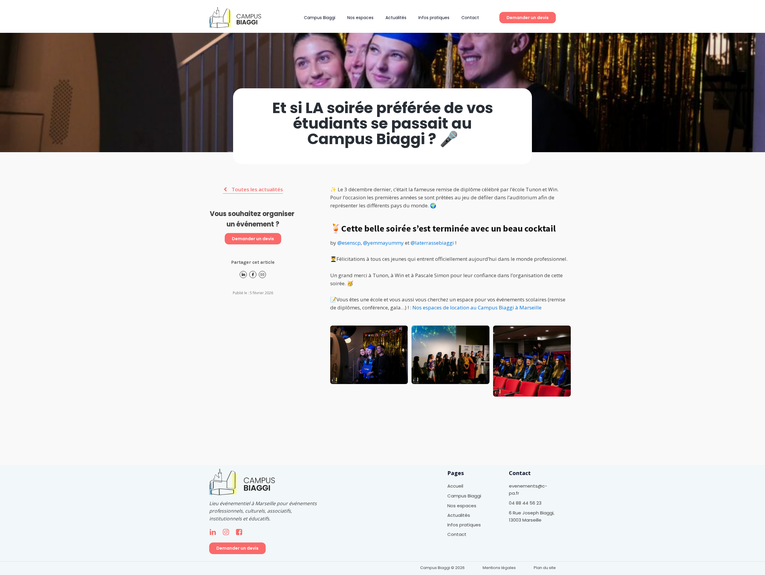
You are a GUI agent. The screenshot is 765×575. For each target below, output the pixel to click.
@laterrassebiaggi (432, 242)
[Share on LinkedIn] (243, 276)
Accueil (455, 486)
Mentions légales (499, 568)
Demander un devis (528, 18)
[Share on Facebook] (252, 276)
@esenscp (349, 242)
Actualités (395, 18)
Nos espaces (360, 18)
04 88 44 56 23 (525, 503)
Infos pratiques (433, 18)
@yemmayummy (383, 242)
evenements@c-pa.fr (528, 489)
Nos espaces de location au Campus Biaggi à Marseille (476, 307)
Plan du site (545, 568)
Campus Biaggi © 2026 (442, 568)
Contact (470, 18)
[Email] (262, 276)
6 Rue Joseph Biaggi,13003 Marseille (531, 516)
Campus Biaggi (319, 18)
